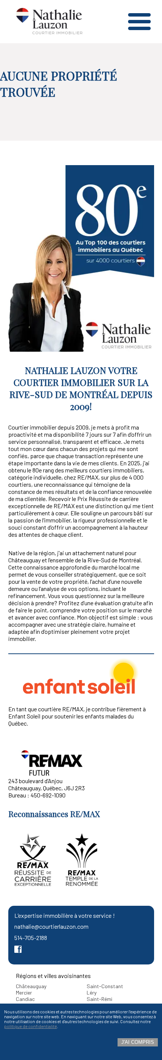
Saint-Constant (105, 986)
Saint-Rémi (99, 999)
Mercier (24, 992)
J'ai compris (137, 1042)
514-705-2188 (30, 937)
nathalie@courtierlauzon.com (51, 926)
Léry (91, 992)
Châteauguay (31, 986)
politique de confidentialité (30, 1026)
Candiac (25, 999)
